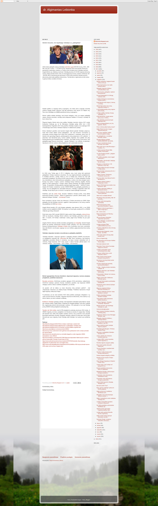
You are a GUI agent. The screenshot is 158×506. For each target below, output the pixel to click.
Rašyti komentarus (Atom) (56, 460)
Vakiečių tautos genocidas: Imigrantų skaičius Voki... (104, 409)
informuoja (63, 238)
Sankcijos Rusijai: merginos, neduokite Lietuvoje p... (104, 420)
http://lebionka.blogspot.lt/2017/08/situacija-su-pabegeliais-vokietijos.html (61, 325)
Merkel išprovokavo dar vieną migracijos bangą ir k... (104, 106)
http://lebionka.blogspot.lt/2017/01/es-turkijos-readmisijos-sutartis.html (61, 324)
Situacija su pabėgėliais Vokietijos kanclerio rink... (105, 333)
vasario (99, 434)
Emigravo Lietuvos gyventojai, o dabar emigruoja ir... (105, 209)
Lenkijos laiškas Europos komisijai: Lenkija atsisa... (106, 168)
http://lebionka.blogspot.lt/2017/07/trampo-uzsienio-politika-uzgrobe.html (61, 327)
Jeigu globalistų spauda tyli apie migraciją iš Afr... (105, 120)
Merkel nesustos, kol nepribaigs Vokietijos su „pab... (105, 306)
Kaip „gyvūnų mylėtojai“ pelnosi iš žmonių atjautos (105, 388)
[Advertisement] (79, 25)
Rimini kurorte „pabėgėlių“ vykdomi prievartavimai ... (106, 92)
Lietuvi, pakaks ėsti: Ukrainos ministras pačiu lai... (104, 336)
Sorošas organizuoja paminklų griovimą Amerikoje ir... (104, 264)
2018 (97, 66)
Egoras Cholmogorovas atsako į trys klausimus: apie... (106, 185)
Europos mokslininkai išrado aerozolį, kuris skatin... (104, 143)
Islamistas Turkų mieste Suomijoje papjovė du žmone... (105, 247)
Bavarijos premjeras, (48, 281)
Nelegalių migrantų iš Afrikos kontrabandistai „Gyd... (104, 89)
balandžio (99, 429)
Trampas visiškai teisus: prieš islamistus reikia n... (104, 254)
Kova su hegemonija (102, 238)
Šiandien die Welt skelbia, (49, 310)
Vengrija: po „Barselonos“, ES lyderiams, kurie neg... (104, 164)
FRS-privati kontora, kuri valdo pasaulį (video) (104, 85)
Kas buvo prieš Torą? (102, 385)
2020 (97, 62)
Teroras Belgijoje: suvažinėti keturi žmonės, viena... (105, 221)
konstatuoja (62, 197)
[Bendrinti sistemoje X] (77, 383)
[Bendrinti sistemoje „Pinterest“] (80, 383)
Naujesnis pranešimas (50, 457)
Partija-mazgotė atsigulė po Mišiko (105, 355)
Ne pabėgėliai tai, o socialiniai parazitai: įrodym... (104, 136)
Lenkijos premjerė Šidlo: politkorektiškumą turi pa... (104, 225)
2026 (97, 49)
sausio (99, 436)
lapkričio (99, 73)
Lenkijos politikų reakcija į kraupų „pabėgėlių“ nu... (105, 113)
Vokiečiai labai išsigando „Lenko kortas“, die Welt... (105, 232)
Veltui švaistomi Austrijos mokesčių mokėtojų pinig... (106, 312)
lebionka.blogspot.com (101, 41)
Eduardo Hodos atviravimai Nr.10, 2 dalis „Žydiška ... (106, 171)
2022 (97, 58)
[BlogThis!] (75, 383)
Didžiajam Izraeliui (63, 226)
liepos (98, 423)
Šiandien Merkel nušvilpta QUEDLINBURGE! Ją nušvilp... (105, 140)
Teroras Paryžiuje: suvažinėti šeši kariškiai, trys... (105, 349)
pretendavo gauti (69, 67)
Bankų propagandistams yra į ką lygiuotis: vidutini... (105, 124)
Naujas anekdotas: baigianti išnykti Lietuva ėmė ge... (106, 82)
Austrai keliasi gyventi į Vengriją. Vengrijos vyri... (105, 382)
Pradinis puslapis (66, 457)
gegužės (99, 427)
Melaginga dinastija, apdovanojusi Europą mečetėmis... (105, 372)
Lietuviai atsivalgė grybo (103, 309)
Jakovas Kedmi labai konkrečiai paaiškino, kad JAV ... (105, 322)
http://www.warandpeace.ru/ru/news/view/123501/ (55, 329)
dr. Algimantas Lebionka (59, 9)
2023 (97, 56)
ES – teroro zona (101, 211)
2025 (97, 51)
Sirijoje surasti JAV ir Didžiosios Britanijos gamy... (105, 278)
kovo (98, 432)
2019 (97, 64)
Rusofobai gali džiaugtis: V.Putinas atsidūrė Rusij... (105, 329)
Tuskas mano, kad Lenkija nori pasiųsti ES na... (104, 365)
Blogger (88, 499)
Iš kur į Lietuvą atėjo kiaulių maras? (106, 127)
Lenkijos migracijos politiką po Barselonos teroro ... (104, 189)
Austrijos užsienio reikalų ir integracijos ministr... (103, 182)
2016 (97, 439)
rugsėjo (99, 77)
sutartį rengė (57, 193)
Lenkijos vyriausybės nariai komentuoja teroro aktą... (104, 250)
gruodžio (99, 71)
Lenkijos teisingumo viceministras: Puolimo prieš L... (105, 99)
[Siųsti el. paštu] (74, 383)
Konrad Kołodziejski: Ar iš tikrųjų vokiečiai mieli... (105, 96)
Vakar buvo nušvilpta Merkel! (104, 195)
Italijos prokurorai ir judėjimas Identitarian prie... (104, 392)
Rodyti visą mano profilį (100, 43)
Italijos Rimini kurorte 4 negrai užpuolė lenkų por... (104, 129)
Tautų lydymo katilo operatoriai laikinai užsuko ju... (105, 299)
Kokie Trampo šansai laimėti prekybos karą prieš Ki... (104, 257)
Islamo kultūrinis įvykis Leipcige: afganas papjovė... (105, 326)
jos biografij (77, 223)
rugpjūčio (99, 79)
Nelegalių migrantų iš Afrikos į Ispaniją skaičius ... (104, 319)
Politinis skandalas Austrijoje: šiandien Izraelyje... (104, 296)
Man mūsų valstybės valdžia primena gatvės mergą (104, 133)
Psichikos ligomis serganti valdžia (105, 342)
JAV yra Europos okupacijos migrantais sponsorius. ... (104, 218)
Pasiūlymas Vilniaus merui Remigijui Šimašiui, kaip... (106, 315)
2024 (97, 53)
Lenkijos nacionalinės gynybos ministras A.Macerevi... (104, 402)
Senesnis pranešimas (82, 457)
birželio (99, 425)
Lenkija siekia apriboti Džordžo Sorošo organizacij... (104, 413)
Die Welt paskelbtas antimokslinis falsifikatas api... (105, 406)
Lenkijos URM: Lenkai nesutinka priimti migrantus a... (105, 340)
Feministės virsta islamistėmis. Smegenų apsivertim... (104, 379)
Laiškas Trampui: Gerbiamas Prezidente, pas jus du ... (104, 175)
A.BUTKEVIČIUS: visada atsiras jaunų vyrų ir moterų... (105, 117)
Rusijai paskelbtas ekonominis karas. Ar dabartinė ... (104, 368)
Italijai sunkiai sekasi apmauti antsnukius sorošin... (104, 416)
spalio (98, 75)
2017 (97, 69)
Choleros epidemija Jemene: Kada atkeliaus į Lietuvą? (106, 292)
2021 (97, 60)
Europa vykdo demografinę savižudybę (104, 202)
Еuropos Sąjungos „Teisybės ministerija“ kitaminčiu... (104, 303)
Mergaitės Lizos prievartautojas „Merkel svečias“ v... (105, 395)
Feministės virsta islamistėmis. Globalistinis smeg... (104, 375)
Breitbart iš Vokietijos (48, 301)
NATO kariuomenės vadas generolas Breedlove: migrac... (105, 205)
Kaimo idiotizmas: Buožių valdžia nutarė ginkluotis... (105, 192)
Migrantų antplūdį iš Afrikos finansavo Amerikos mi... (104, 289)
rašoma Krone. (86, 214)
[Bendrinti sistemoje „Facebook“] (78, 383)
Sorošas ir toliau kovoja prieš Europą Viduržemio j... (104, 352)
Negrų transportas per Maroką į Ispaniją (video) (105, 214)
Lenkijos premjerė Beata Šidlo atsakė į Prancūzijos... (104, 150)
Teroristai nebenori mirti (103, 244)
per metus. (59, 204)
